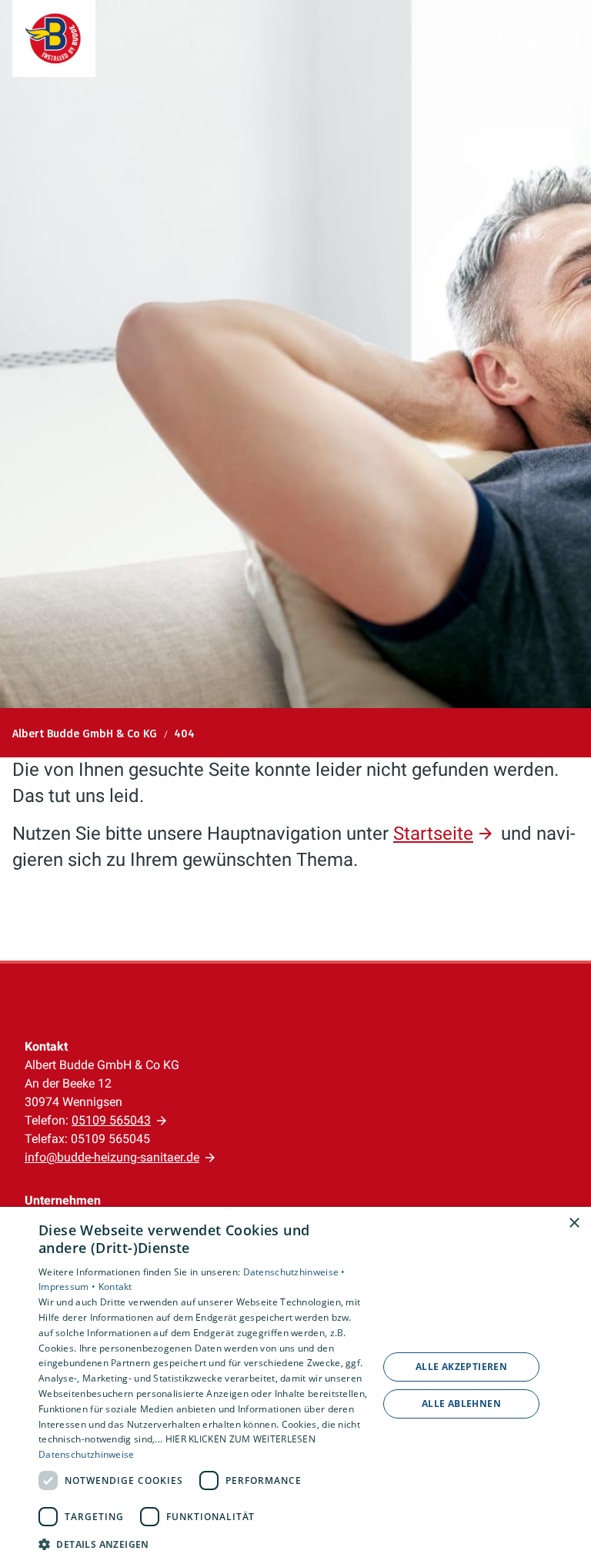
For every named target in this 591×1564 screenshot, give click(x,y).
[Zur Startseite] (53, 38)
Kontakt (115, 1286)
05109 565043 (111, 1120)
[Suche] (498, 37)
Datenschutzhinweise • (294, 1271)
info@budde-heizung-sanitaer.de (112, 1157)
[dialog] (295, 1385)
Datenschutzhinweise (86, 1454)
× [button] (573, 1223)
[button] (566, 37)
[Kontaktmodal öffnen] (529, 37)
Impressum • (68, 1286)
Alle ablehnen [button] (461, 1403)
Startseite (433, 833)
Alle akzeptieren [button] (461, 1366)
